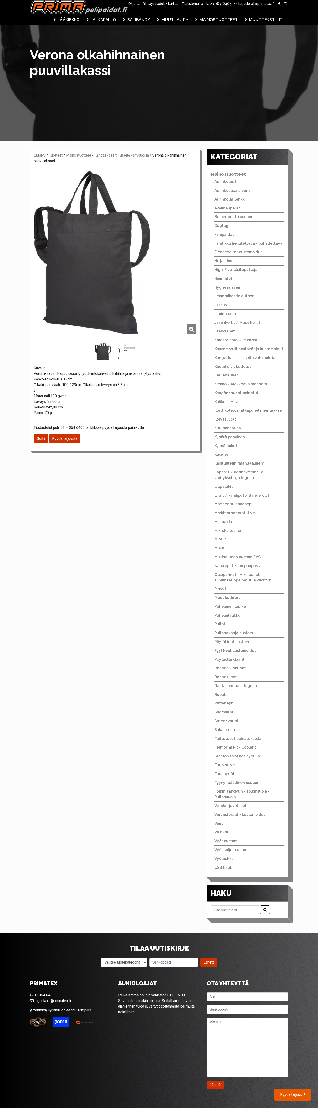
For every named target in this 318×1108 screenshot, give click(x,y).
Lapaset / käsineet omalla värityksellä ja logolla (238, 475)
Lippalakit (223, 486)
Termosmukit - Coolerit (235, 747)
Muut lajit (173, 19)
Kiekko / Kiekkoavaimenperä (240, 384)
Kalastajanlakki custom (235, 340)
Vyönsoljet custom (231, 850)
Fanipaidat (224, 234)
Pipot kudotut (227, 597)
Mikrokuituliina (227, 530)
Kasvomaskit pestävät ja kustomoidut (248, 349)
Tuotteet (56, 155)
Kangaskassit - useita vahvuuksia (122, 155)
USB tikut (223, 867)
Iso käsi (221, 305)
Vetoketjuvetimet (230, 806)
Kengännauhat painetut (236, 393)
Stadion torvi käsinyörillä (237, 756)
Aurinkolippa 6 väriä (232, 190)
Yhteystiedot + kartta (160, 4)
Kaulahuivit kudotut (232, 366)
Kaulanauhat (226, 375)
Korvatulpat (225, 419)
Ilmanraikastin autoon (234, 296)
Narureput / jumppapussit (238, 566)
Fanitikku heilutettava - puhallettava (248, 243)
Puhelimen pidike (230, 606)
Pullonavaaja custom (233, 633)
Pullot (219, 624)
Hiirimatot (223, 278)
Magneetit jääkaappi (233, 504)
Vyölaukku (224, 858)
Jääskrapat (224, 331)
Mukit (219, 548)
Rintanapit (224, 703)
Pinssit (220, 589)
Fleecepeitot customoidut (238, 252)
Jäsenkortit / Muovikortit (237, 322)
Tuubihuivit (224, 765)
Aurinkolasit (225, 181)
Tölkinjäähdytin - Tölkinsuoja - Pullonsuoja (242, 794)
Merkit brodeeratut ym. (235, 513)
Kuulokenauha (227, 428)
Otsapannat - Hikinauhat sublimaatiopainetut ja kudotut (243, 577)
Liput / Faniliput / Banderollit (241, 495)
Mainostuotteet (219, 19)
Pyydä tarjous (292, 1094)
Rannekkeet (225, 677)
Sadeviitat (223, 712)
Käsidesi (222, 454)
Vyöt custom (225, 841)
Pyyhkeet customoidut (235, 650)
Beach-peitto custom (233, 217)
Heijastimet (224, 261)
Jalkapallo (103, 19)
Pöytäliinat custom (231, 641)
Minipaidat (224, 522)
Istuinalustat (226, 313)
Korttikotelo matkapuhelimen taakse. (248, 410)
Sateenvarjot (226, 721)
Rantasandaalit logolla (235, 686)
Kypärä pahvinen (229, 437)
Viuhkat (221, 832)
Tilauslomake (192, 4)
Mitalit (220, 539)
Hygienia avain (227, 287)
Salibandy (138, 19)
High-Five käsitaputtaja (235, 269)
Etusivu (40, 155)
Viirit (218, 823)
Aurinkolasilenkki (230, 199)
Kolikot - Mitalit (228, 402)
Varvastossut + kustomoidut (239, 814)
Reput (220, 694)
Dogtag (221, 225)
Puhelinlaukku (227, 615)
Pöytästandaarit (229, 659)
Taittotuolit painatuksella (237, 738)
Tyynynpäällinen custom (236, 782)
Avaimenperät (227, 208)
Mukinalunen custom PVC (237, 557)
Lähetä (208, 962)
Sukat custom (227, 730)
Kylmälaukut (225, 446)
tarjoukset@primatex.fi (255, 4)
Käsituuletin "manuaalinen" (239, 463)
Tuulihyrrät (224, 774)
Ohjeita (134, 4)
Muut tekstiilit (266, 19)
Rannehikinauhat (230, 668)
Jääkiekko (69, 19)
